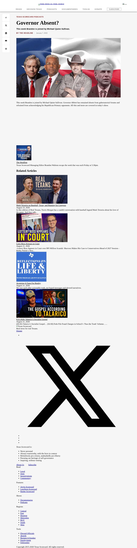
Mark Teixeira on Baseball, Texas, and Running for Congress (41, 205)
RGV (22, 520)
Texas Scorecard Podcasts (30, 17)
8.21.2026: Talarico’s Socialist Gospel (31, 319)
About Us (20, 465)
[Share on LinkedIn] (6, 33)
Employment (25, 540)
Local (22, 471)
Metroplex (24, 518)
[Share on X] (6, 25)
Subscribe (114, 9)
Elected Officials (27, 533)
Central (23, 511)
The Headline (26, 33)
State (22, 473)
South (22, 522)
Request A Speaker (28, 538)
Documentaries (70, 9)
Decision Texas (34, 9)
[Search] (125, 4)
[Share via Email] (6, 41)
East (22, 513)
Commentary (25, 478)
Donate (98, 9)
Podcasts (52, 9)
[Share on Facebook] (6, 17)
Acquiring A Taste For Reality (28, 283)
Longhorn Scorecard (28, 489)
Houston (23, 515)
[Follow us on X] (70, 436)
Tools (86, 9)
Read (18, 9)
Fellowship (24, 542)
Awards (23, 535)
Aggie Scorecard (27, 487)
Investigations (26, 476)
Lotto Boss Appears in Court (28, 244)
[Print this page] (6, 49)
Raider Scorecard (27, 491)
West (22, 525)
